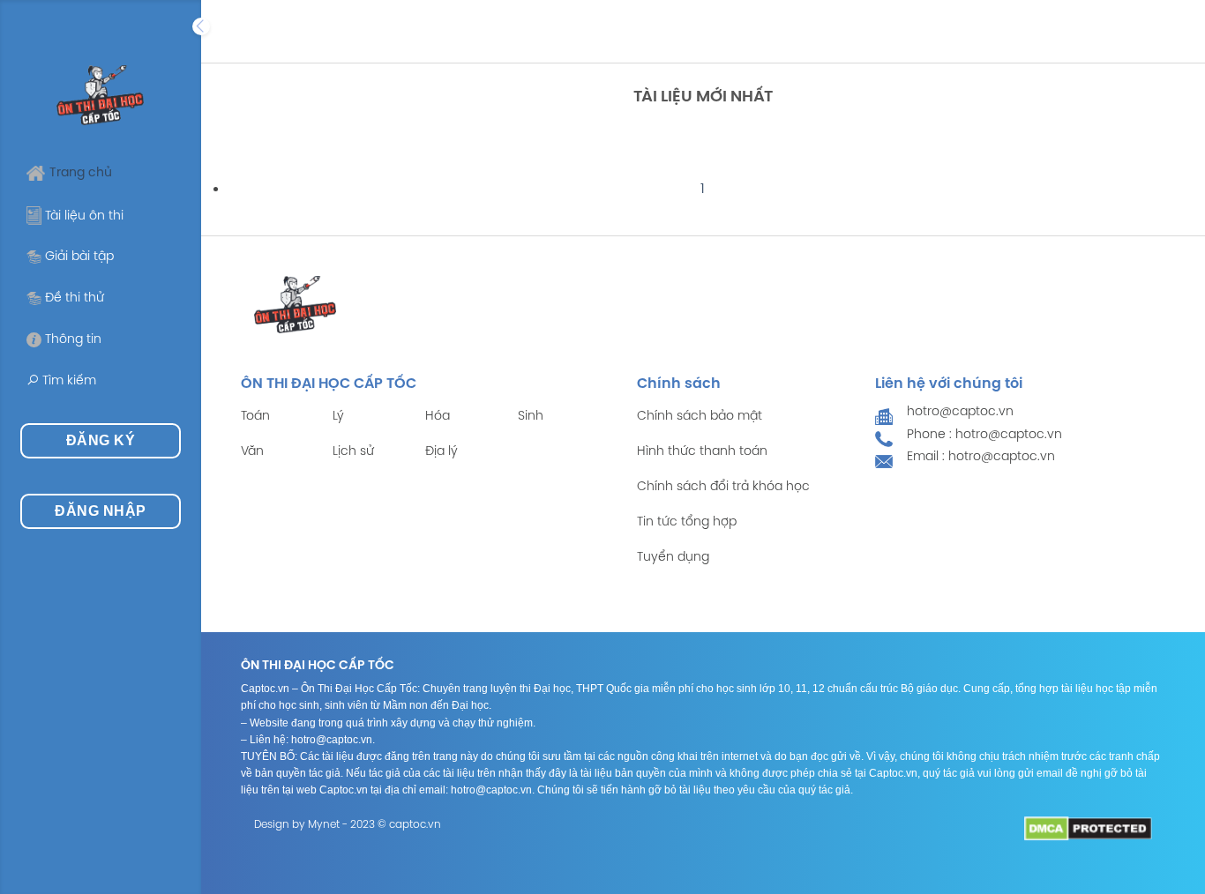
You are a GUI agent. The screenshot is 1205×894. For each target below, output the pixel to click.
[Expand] (201, 26)
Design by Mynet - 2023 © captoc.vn (347, 825)
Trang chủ (80, 173)
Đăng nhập (100, 510)
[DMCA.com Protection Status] (1088, 828)
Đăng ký (100, 440)
